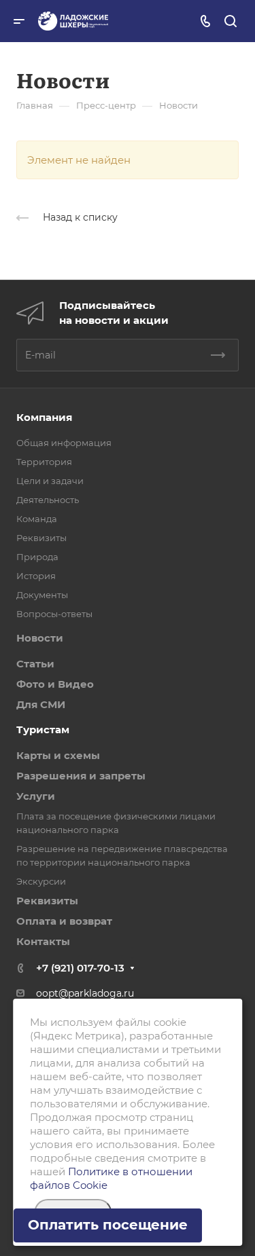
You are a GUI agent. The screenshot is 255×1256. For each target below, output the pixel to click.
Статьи (35, 663)
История (36, 575)
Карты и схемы (58, 755)
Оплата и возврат (64, 921)
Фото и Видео (55, 684)
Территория (44, 461)
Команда (36, 518)
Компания (44, 417)
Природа (37, 556)
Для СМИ (40, 704)
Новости (39, 637)
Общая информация (64, 442)
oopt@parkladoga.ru (85, 993)
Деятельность (47, 499)
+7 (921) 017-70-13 (80, 967)
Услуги (35, 796)
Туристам (42, 729)
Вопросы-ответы (54, 613)
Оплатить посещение (108, 1225)
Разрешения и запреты (81, 775)
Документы (42, 594)
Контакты (43, 941)
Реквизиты (41, 537)
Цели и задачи (50, 480)
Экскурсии (41, 881)
